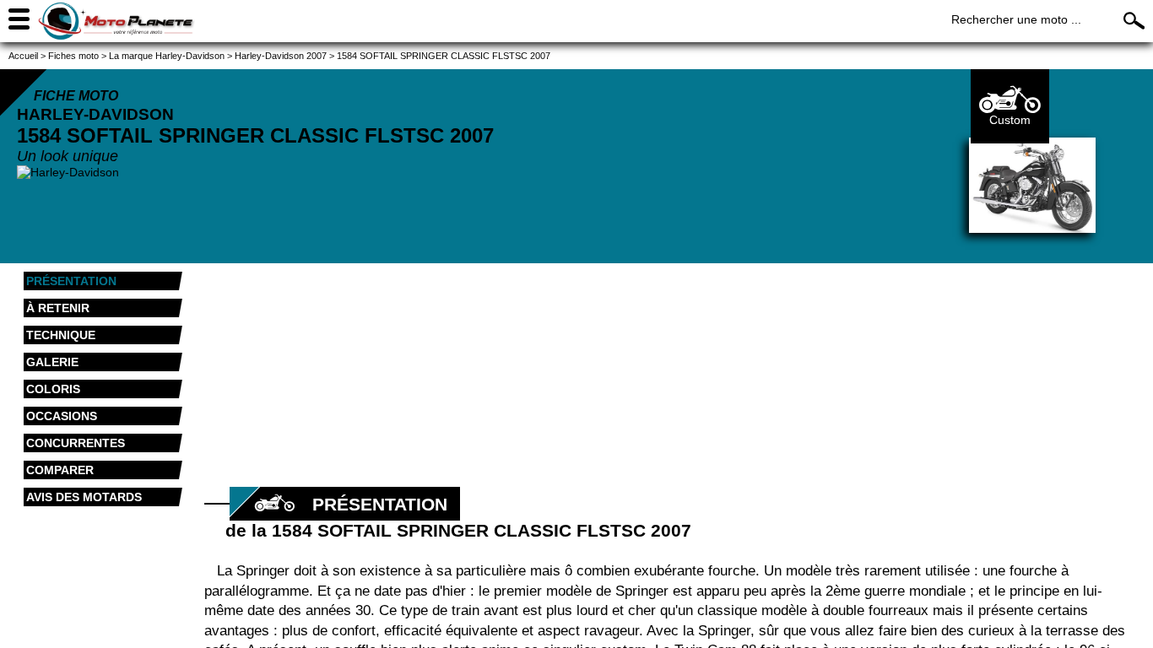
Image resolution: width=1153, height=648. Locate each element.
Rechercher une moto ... (1016, 19)
